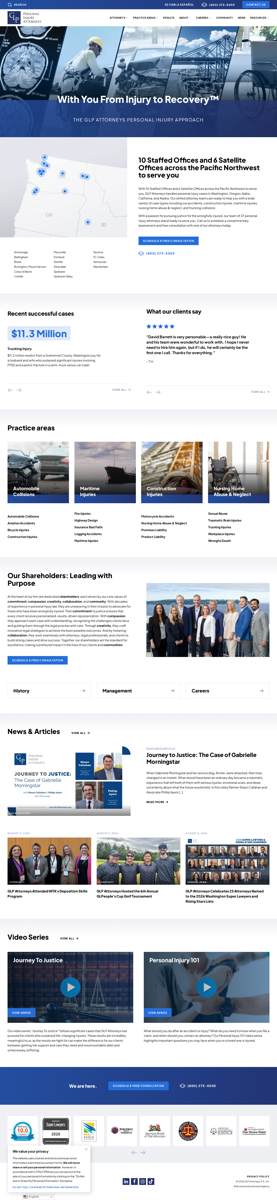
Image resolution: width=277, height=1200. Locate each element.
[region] (49, 1168)
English (33, 1196)
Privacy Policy (258, 1176)
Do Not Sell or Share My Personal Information (45, 1187)
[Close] (86, 1149)
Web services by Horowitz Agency (251, 1186)
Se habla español (179, 4)
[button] (119, 18)
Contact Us (256, 4)
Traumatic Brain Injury (25, 348)
